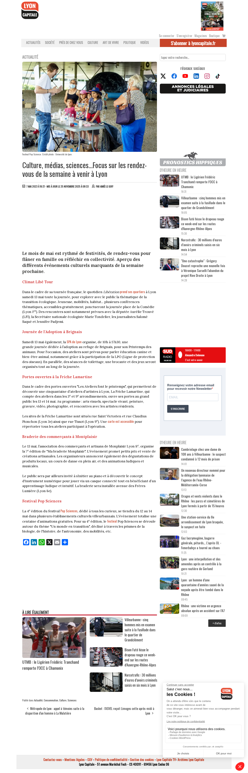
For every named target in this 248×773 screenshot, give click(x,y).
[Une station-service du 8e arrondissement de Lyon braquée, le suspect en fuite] (169, 521)
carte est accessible (121, 421)
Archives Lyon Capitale (191, 759)
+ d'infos (217, 623)
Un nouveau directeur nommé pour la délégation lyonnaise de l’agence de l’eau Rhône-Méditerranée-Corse (203, 477)
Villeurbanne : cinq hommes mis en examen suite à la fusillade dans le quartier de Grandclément (140, 629)
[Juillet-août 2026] (212, 15)
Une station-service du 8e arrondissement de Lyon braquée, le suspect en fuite (202, 522)
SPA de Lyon (74, 341)
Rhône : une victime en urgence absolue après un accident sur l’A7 (203, 608)
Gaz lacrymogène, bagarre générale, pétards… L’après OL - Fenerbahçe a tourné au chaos (201, 543)
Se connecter (166, 35)
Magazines (201, 35)
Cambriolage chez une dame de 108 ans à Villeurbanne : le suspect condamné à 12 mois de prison (203, 454)
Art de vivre (111, 42)
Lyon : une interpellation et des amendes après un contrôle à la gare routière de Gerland (201, 564)
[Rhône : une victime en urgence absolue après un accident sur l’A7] (169, 609)
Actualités (33, 42)
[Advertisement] (89, 220)
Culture (93, 42)
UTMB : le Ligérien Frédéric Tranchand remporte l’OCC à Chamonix (50, 665)
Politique (129, 42)
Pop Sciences (69, 510)
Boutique (214, 35)
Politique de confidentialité (111, 759)
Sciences (72, 700)
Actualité (38, 700)
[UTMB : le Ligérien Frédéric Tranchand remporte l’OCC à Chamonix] (54, 656)
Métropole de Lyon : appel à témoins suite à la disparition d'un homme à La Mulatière (54, 711)
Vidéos (144, 42)
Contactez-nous (52, 759)
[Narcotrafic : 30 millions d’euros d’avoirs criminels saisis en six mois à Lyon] (106, 690)
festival (111, 521)
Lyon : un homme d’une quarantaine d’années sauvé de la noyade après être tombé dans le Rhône (202, 587)
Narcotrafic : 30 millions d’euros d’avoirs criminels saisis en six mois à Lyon (141, 680)
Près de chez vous (71, 42)
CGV (89, 759)
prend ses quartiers (133, 291)
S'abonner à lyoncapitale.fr (193, 42)
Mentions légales (75, 759)
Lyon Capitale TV (166, 759)
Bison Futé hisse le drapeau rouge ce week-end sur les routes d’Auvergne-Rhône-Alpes (140, 657)
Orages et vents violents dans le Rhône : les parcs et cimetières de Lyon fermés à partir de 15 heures (203, 501)
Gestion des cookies (142, 759)
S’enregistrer (184, 35)
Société (49, 42)
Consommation (51, 700)
